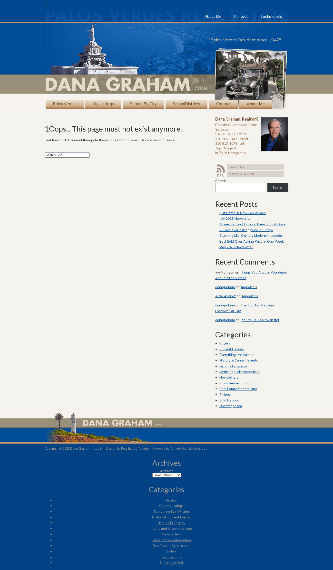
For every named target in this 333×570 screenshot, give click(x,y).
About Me (213, 16)
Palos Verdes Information (238, 383)
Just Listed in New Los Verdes (242, 213)
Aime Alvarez (225, 296)
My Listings (103, 104)
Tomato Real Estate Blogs (188, 448)
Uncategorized (230, 406)
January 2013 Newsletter (260, 320)
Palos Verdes (65, 104)
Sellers (224, 394)
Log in (98, 448)
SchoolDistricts (186, 104)
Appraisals (249, 287)
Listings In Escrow (233, 366)
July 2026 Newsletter (235, 218)
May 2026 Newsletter (236, 247)
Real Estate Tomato (135, 448)
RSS (220, 175)
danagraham (225, 287)
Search (220, 181)
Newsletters (228, 377)
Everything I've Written (237, 354)
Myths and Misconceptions (239, 372)
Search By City (143, 104)
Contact (241, 16)
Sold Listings (229, 400)
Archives (166, 471)
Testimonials (271, 16)
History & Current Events (238, 360)
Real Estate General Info (238, 389)
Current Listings (231, 349)
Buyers (224, 343)
